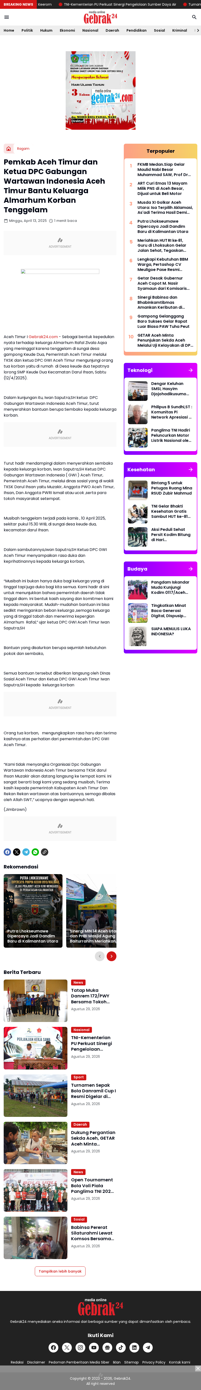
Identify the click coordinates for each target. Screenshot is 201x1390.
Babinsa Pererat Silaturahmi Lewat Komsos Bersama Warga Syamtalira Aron (92, 1233)
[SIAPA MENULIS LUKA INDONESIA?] (138, 636)
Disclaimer (36, 1362)
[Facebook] (7, 852)
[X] (16, 852)
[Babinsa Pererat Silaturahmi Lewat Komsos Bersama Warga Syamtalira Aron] (35, 1238)
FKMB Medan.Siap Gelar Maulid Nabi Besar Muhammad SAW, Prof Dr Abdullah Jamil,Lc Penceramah (163, 169)
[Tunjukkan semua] (191, 370)
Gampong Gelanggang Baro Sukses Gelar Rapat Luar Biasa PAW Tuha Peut (163, 321)
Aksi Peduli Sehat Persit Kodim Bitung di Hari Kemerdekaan (170, 534)
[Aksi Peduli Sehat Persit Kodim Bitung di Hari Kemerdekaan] (138, 537)
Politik (27, 30)
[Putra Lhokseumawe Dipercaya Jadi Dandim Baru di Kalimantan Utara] (33, 911)
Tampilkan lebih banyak (60, 1271)
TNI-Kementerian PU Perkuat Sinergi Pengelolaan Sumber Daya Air (100, 4)
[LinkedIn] (134, 1347)
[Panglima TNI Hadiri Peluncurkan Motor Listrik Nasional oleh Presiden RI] (138, 437)
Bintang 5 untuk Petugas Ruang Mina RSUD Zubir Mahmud (171, 488)
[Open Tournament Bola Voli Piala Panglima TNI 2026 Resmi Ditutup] (35, 1190)
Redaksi (17, 1362)
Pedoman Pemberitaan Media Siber (79, 1362)
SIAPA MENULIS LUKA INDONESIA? (171, 631)
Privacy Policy (153, 1362)
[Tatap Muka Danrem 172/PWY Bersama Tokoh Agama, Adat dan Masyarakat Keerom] (35, 1001)
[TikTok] (121, 1347)
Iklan (117, 1362)
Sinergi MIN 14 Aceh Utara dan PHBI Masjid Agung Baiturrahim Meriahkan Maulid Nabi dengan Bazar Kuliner (95, 936)
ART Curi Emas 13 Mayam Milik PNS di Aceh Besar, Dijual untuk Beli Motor (162, 188)
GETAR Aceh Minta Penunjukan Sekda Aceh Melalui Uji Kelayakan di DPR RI (165, 340)
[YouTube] (94, 1347)
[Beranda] (8, 148)
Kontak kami (179, 1362)
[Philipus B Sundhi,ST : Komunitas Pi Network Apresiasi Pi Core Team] (138, 414)
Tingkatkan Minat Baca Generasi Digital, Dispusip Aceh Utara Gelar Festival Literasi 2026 (168, 610)
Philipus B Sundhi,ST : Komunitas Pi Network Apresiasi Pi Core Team (171, 412)
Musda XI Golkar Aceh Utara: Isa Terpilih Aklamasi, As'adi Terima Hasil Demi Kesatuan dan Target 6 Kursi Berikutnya (165, 207)
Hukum (46, 30)
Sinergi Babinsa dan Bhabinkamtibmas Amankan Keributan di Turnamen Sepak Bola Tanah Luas (160, 302)
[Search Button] (194, 17)
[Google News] (107, 1347)
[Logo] (100, 1306)
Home (9, 30)
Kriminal (179, 30)
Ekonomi (67, 30)
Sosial (159, 30)
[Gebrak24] (100, 17)
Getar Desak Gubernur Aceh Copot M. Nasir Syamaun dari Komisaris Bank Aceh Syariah (162, 283)
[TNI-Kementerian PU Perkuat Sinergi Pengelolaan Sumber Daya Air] (35, 1048)
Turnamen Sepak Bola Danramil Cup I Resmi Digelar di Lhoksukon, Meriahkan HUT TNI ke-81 (93, 1090)
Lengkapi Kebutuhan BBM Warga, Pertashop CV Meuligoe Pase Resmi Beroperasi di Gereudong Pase (163, 264)
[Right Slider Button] (196, 30)
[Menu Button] (7, 17)
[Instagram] (80, 1347)
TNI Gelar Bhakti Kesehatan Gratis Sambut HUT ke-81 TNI (169, 511)
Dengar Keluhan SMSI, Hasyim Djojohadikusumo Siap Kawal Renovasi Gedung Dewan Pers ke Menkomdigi (172, 388)
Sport (79, 1077)
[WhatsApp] (35, 852)
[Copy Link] (44, 852)
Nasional (90, 30)
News (78, 982)
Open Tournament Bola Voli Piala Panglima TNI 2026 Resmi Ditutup (92, 1185)
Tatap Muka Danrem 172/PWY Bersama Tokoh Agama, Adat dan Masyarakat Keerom (92, 996)
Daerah (112, 30)
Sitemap (131, 1362)
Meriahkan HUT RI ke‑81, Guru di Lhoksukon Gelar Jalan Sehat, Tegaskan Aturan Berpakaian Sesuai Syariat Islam (163, 245)
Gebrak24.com (43, 337)
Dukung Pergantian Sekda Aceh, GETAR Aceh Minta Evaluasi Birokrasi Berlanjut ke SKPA (93, 1138)
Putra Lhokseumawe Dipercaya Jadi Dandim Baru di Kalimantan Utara (32, 936)
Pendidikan (136, 30)
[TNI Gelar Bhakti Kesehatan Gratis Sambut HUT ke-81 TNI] (138, 513)
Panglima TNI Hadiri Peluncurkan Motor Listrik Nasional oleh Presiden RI (171, 435)
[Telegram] (26, 852)
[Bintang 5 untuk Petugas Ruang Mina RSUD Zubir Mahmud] (138, 490)
